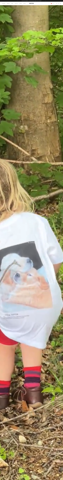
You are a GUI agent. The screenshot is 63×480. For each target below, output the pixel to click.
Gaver (24, 3)
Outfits (16, 3)
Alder (20, 3)
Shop (12, 3)
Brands (8, 3)
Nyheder (3, 3)
